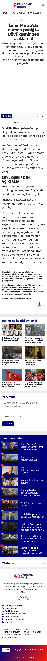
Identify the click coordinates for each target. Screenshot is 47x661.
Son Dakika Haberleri (14, 619)
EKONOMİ (37, 632)
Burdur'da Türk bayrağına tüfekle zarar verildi (11, 384)
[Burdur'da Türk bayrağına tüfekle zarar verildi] (12, 374)
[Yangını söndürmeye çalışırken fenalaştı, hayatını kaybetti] (35, 330)
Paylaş (8, 116)
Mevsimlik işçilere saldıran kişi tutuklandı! (33, 362)
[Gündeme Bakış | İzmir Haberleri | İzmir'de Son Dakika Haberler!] (22, 4)
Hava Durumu (11, 608)
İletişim (17, 634)
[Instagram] (28, 598)
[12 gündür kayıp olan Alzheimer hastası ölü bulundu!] (35, 374)
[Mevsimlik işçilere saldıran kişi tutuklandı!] (35, 352)
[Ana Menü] (3, 4)
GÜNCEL (23, 20)
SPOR (26, 632)
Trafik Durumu (11, 611)
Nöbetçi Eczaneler (13, 605)
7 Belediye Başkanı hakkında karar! (11, 339)
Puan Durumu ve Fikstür (15, 613)
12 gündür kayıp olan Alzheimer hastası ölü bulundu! (34, 384)
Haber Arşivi (10, 622)
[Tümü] (43, 563)
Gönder (8, 423)
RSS (7, 649)
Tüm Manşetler (12, 616)
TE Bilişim (30, 657)
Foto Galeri (18, 13)
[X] (23, 598)
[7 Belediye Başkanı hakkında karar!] (12, 330)
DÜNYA (7, 634)
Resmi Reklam (10, 637)
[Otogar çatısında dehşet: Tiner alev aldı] (12, 352)
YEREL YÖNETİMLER (12, 632)
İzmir (4, 13)
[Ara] (43, 5)
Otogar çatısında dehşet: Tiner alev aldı (11, 362)
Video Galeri (36, 13)
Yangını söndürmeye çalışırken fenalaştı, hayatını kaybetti (35, 340)
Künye (28, 634)
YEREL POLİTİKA (21, 629)
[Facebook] (19, 598)
